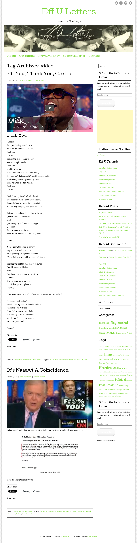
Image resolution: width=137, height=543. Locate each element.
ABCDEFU (102, 346)
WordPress (66, 536)
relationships (124, 385)
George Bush (104, 363)
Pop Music (129, 380)
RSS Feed (130, 3)
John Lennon (128, 372)
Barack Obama (113, 349)
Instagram (125, 3)
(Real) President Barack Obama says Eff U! (115, 223)
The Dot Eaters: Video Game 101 (111, 191)
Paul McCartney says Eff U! (109, 237)
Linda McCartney (104, 375)
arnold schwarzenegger (48, 511)
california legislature (69, 511)
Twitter (116, 3)
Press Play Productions (107, 195)
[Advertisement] (117, 126)
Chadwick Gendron (106, 187)
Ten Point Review (106, 199)
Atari (100, 349)
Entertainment (18, 359)
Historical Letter (104, 372)
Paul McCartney (109, 380)
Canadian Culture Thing (108, 168)
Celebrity (79, 511)
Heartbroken (27, 359)
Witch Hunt (111, 396)
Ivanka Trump (113, 372)
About (11, 56)
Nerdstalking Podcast (107, 179)
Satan (109, 389)
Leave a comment (40, 80)
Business (59, 511)
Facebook (121, 3)
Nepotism (101, 380)
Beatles (120, 349)
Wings (105, 396)
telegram (124, 389)
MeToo (112, 375)
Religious (103, 389)
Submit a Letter (74, 56)
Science (118, 333)
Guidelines (27, 56)
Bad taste (105, 349)
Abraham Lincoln (113, 345)
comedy (61, 359)
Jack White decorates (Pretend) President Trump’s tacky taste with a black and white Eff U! (115, 230)
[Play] (49, 108)
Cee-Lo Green (53, 359)
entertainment (68, 359)
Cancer (101, 355)
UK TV (80, 359)
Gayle (128, 360)
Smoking (118, 389)
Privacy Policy (49, 56)
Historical (122, 368)
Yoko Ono (118, 396)
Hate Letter (114, 363)
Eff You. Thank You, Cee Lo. (40, 74)
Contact (94, 56)
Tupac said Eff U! (105, 212)
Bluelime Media (92, 536)
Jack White (121, 372)
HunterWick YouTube (107, 175)
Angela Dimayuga (127, 346)
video (85, 359)
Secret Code (26, 514)
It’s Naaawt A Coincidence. (38, 371)
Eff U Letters (68, 13)
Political (25, 511)
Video (39, 359)
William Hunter (105, 250)
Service (124, 333)
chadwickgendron (26, 80)
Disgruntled (87, 511)
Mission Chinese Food (120, 375)
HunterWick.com (105, 183)
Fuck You (122, 360)
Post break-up (108, 384)
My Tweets (101, 155)
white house (121, 393)
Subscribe (106, 103)
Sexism (113, 389)
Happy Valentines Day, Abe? (120, 257)
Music (34, 359)
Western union (113, 393)
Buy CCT (102, 171)
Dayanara (102, 257)
